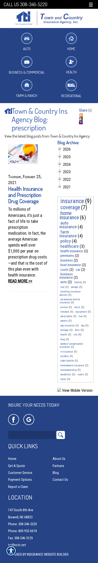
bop (82, 325)
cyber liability (67, 360)
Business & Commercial (27, 72)
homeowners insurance (72, 365)
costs (64, 269)
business (66, 260)
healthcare (69, 246)
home (63, 379)
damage (64, 330)
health (63, 334)
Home (71, 49)
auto (63, 282)
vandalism (65, 374)
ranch (77, 307)
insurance (72, 201)
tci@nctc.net (17, 545)
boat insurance (70, 265)
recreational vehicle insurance (69, 301)
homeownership (68, 370)
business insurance (66, 276)
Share (83, 110)
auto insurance (68, 224)
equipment (81, 311)
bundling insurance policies (70, 293)
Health (71, 72)
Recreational (71, 96)
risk (75, 334)
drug (62, 339)
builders (64, 356)
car (78, 269)
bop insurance (67, 325)
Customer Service (20, 473)
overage (74, 287)
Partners (58, 466)
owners (64, 321)
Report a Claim (18, 487)
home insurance (69, 215)
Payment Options (20, 479)
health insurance (71, 251)
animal (64, 307)
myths (81, 374)
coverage (70, 207)
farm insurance (68, 234)
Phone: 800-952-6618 (22, 531)
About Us (59, 459)
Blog (56, 473)
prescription (66, 316)
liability (78, 282)
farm (77, 330)
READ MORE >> (20, 281)
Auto (26, 49)
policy (65, 241)
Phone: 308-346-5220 (22, 524)
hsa (81, 316)
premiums (67, 255)
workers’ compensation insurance (71, 345)
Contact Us (60, 479)
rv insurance (66, 351)
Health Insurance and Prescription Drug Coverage (25, 194)
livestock (64, 311)
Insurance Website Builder (48, 554)
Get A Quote (16, 466)
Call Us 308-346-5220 (25, 4)
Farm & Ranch (26, 95)
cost (62, 287)
